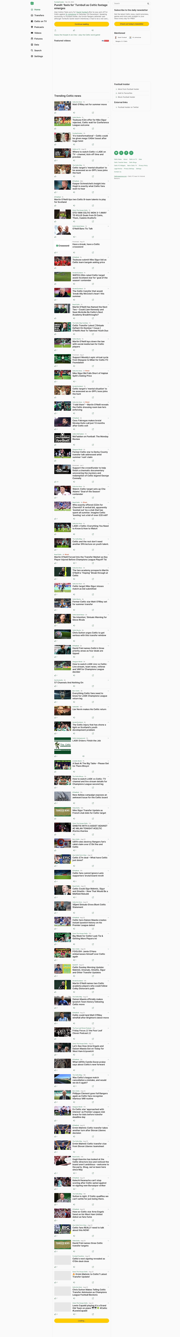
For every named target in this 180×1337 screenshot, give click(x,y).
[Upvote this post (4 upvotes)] (55, 519)
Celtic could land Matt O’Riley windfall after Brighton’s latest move (90, 1016)
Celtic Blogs (133, 162)
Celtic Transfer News (120, 162)
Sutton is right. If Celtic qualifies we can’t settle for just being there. (90, 1197)
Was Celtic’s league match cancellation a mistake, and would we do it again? (89, 1080)
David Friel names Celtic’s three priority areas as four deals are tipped (88, 651)
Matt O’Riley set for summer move (89, 104)
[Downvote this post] (93, 30)
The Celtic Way (77, 165)
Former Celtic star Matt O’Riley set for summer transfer (89, 602)
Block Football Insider (126, 97)
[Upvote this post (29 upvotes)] (55, 482)
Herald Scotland (77, 273)
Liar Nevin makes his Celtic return (89, 709)
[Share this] (55, 30)
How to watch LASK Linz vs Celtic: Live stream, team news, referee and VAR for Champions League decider (89, 668)
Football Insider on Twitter (128, 107)
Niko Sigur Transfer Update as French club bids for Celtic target (89, 811)
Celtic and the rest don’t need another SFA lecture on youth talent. (90, 542)
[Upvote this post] (74, 30)
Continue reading (82, 24)
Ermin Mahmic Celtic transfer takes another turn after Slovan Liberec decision (90, 1130)
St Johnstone (71, 14)
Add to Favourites (125, 93)
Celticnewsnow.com (120, 176)
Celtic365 (75, 707)
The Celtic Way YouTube (80, 323)
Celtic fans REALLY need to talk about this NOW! (88, 1228)
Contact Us (117, 172)
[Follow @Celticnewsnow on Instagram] (131, 153)
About (125, 159)
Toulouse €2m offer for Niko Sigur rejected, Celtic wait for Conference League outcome (90, 122)
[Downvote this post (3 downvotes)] (74, 366)
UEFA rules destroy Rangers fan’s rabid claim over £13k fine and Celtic (89, 844)
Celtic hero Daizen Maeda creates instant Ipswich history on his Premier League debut (89, 922)
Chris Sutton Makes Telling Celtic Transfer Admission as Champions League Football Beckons (89, 1292)
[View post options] (108, 102)
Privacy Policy (143, 165)
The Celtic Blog (77, 539)
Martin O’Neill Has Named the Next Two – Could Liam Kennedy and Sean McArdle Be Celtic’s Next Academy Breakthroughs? (89, 311)
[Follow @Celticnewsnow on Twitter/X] (121, 153)
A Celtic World (76, 761)
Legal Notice (118, 168)
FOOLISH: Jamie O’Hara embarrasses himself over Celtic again (88, 954)
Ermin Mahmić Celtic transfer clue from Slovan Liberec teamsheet (89, 1145)
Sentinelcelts (58, 680)
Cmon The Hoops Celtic (80, 210)
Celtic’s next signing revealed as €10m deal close (88, 1260)
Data (140, 159)
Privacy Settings (129, 168)
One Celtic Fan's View (79, 855)
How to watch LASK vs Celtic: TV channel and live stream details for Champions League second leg (89, 781)
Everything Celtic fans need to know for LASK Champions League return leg (89, 696)
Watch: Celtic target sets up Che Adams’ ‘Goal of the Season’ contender (88, 491)
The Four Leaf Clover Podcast (81, 1028)
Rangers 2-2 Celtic (121, 41)
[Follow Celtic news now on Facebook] (126, 153)
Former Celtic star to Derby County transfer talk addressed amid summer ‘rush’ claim (90, 454)
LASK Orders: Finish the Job (86, 740)
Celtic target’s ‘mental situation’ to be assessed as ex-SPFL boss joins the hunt (90, 170)
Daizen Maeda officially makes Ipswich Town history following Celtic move (88, 1002)
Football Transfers (78, 1256)
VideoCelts (76, 808)
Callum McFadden (78, 434)
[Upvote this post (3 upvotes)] (55, 429)
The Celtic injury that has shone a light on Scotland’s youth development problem (89, 727)
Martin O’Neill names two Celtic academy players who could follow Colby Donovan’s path (89, 986)
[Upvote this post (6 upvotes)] (55, 366)
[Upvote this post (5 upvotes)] (55, 160)
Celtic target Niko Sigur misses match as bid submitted (88, 587)
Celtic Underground (78, 738)
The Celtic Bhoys (77, 776)
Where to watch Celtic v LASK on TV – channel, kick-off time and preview (89, 154)
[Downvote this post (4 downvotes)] (74, 482)
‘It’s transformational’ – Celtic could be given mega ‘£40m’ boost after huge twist (90, 138)
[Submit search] (148, 4)
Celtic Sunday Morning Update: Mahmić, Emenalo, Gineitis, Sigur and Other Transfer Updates (88, 970)
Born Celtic (75, 691)
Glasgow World (77, 449)
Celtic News (118, 159)
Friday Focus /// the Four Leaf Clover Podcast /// (87, 1031)
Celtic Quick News (78, 226)
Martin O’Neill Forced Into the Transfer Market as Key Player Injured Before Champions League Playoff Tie (81, 558)
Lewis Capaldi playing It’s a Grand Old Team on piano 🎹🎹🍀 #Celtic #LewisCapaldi (89, 1308)
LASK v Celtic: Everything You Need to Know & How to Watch (90, 527)
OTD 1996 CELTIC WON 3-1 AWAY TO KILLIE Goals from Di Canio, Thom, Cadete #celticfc (89, 215)
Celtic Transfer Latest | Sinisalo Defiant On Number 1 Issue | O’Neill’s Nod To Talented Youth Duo (90, 328)
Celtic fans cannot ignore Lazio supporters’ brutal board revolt (88, 874)
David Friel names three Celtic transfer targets (87, 1244)
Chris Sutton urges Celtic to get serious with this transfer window (89, 634)
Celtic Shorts (76, 117)
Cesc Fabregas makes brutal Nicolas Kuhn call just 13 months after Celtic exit (88, 423)
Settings (138, 168)
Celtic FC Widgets (120, 165)
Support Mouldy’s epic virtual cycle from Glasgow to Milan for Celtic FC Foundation (90, 360)
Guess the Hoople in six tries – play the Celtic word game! (77, 35)
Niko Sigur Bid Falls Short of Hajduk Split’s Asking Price (90, 374)
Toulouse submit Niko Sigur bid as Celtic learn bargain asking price (89, 261)
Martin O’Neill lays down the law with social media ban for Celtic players (88, 344)
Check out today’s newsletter (131, 24)
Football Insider (59, 2)
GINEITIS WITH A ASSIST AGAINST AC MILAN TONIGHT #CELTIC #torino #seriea (89, 828)
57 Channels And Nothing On (68, 682)
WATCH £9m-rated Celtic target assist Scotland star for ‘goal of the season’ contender (90, 278)
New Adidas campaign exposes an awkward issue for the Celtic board (90, 796)
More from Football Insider (128, 89)
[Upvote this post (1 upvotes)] (55, 192)
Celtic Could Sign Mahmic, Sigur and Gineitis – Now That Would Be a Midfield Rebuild (90, 891)
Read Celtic (76, 304)
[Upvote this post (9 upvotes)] (55, 252)
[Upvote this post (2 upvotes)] (55, 803)
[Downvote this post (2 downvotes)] (74, 897)
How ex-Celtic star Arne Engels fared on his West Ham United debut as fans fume (88, 1214)
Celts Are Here (77, 102)
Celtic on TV (76, 149)
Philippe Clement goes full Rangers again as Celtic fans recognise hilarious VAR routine (90, 1096)
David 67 (75, 965)
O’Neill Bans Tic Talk (82, 228)
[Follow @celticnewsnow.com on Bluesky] (116, 153)
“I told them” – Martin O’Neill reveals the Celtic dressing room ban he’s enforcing (90, 407)
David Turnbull (82, 12)
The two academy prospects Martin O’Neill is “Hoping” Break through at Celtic (90, 573)
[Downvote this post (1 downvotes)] (74, 237)
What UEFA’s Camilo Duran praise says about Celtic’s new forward (89, 1063)
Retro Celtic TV (132, 165)
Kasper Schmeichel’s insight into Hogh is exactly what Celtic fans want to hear (88, 186)
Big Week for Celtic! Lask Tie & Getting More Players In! (87, 937)
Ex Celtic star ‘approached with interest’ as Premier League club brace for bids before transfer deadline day (88, 1113)
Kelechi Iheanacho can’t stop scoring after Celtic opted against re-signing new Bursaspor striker (89, 1183)
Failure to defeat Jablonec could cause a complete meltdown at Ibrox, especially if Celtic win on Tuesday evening (88, 1325)
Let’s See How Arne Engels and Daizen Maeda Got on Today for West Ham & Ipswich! (88, 1048)
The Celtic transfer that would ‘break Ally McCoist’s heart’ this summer (88, 294)
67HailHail (75, 181)
